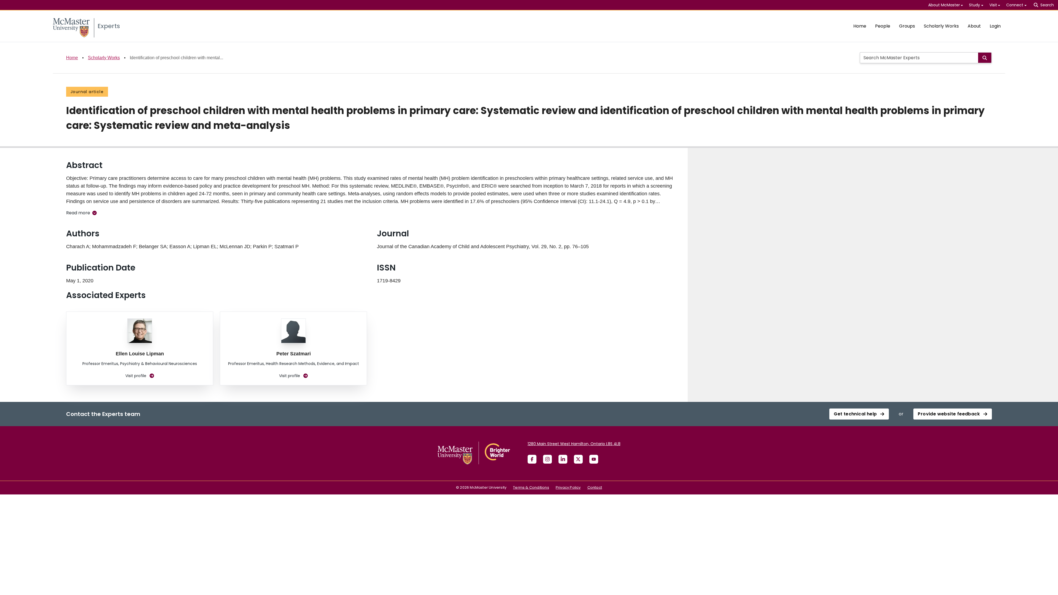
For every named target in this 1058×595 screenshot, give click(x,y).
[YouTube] (593, 459)
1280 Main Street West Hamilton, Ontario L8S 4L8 (574, 444)
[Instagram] (547, 459)
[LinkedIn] (562, 459)
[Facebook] (532, 459)
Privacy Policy (568, 487)
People (882, 26)
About (974, 26)
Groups (907, 26)
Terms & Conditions (531, 487)
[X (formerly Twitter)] (578, 459)
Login (995, 26)
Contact (594, 487)
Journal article (87, 91)
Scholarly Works (941, 26)
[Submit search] (984, 58)
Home (859, 26)
